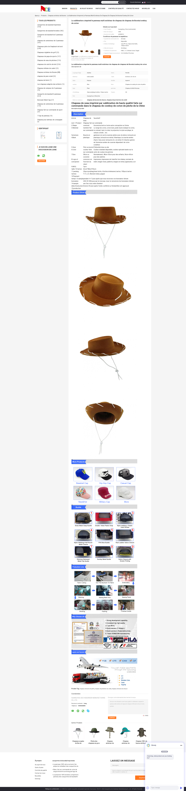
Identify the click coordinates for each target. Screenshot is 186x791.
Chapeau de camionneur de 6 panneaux (50, 104)
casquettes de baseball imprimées (49, 25)
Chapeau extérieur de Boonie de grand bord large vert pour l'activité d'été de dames (125, 742)
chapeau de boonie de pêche (87, 688)
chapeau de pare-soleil (45, 76)
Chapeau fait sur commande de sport (49, 110)
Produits (73, 8)
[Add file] (147, 788)
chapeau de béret (43, 80)
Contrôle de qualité (116, 8)
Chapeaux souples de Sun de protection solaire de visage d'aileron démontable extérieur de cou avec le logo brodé (78, 742)
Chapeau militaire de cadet (46, 68)
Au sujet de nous (86, 8)
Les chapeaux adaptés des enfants (49, 84)
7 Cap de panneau (43, 116)
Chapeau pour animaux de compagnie (49, 120)
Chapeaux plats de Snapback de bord (50, 46)
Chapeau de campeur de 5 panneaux (49, 88)
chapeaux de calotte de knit (46, 64)
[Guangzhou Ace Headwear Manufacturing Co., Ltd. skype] (88, 711)
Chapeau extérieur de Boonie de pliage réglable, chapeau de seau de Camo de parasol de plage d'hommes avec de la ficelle (110, 742)
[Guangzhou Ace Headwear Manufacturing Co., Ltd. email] (39, 156)
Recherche (122, 2)
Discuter (107, 56)
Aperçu (37, 15)
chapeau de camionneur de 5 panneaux (50, 41)
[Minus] (181, 745)
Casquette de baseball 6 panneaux (49, 94)
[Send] (181, 788)
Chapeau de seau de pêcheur (47, 60)
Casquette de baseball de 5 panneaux (50, 35)
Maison (64, 8)
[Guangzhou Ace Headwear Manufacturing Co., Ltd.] (45, 8)
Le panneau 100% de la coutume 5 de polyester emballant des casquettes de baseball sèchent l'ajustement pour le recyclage (65, 766)
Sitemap (37, 778)
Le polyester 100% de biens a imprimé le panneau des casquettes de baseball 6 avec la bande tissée (65, 776)
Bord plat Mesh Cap (44, 100)
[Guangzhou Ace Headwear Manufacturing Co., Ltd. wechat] (44, 156)
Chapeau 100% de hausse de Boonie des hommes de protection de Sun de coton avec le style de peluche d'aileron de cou (141, 742)
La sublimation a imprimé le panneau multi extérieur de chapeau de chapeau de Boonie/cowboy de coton (84, 58)
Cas (154, 8)
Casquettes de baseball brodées (48, 31)
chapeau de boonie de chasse (119, 688)
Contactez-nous (132, 8)
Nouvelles (146, 8)
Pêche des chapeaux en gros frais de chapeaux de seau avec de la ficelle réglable (94, 742)
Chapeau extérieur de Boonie (57, 15)
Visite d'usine (100, 8)
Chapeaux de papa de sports (47, 56)
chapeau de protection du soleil (103, 688)
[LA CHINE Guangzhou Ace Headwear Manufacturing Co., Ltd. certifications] (43, 135)
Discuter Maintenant (135, 2)
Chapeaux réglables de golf (46, 52)
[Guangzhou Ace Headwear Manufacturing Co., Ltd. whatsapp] (78, 711)
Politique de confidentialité (52, 789)
